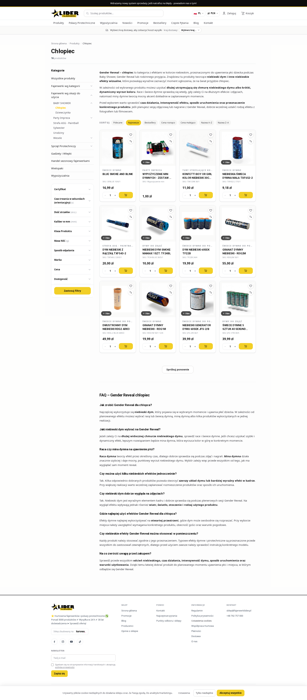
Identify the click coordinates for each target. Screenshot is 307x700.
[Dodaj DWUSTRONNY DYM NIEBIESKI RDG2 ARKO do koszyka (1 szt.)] (126, 346)
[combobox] (123, 13)
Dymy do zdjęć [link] (152, 245)
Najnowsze (133, 122)
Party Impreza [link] (152, 170)
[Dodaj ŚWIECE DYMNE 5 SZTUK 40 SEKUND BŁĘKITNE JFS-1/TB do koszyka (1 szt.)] (246, 346)
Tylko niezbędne (204, 692)
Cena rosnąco (168, 122)
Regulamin (197, 610)
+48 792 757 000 (235, 615)
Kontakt (160, 610)
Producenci (127, 625)
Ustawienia (184, 692)
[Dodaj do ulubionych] (131, 135)
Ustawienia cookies (201, 620)
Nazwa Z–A (223, 122)
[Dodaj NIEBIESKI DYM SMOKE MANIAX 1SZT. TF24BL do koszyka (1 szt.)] (166, 270)
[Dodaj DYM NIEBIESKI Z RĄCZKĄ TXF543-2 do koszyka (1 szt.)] (126, 270)
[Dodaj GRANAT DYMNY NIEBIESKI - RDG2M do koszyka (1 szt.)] (246, 270)
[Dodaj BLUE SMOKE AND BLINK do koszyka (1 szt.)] (126, 195)
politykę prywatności (64, 667)
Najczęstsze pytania (166, 615)
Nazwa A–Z (206, 122)
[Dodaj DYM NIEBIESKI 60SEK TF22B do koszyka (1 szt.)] (206, 270)
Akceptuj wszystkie (231, 692)
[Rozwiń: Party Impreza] (91, 117)
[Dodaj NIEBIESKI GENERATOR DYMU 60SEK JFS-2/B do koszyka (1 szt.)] (206, 346)
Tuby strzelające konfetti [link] (197, 170)
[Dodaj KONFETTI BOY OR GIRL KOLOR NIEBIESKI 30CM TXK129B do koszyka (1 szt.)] (206, 195)
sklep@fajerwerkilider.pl (239, 610)
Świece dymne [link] (112, 170)
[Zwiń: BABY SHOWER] (91, 103)
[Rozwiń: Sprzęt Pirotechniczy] (91, 146)
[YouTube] (71, 641)
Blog (123, 620)
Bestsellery (150, 122)
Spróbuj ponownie (177, 369)
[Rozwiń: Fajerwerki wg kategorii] (91, 85)
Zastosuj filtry (72, 290)
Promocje (126, 615)
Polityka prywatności (202, 615)
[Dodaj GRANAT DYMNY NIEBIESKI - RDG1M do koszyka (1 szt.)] (166, 346)
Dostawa (196, 636)
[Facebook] (54, 641)
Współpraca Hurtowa (202, 625)
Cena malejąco (188, 122)
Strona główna (129, 610)
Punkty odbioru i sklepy (168, 620)
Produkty (75, 43)
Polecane (117, 122)
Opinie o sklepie (129, 631)
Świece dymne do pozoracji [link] (197, 245)
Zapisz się (59, 673)
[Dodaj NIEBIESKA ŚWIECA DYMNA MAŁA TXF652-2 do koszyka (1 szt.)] (246, 195)
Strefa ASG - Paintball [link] (118, 245)
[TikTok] (80, 641)
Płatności (196, 631)
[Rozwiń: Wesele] (91, 138)
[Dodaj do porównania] (131, 141)
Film (148, 162)
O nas (194, 641)
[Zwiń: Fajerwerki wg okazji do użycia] (91, 95)
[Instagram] (63, 641)
